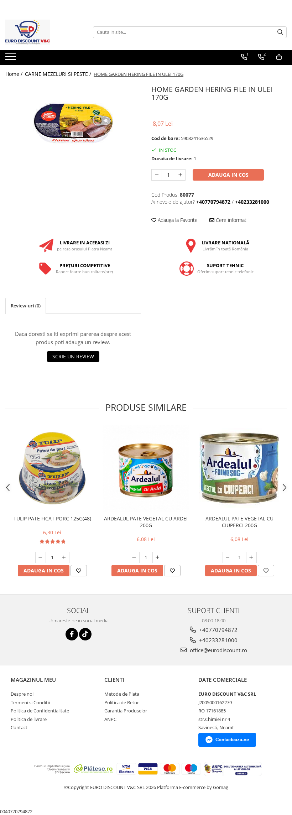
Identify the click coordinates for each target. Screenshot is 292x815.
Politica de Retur (121, 702)
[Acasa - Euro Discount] (41, 32)
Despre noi (22, 694)
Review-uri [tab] (26, 305)
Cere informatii (231, 220)
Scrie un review (73, 356)
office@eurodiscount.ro (217, 650)
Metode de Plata (121, 694)
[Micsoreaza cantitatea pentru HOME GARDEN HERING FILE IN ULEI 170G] (156, 175)
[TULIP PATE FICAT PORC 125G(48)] (52, 468)
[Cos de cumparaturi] (279, 57)
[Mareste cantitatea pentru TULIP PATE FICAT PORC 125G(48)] (64, 557)
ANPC (110, 719)
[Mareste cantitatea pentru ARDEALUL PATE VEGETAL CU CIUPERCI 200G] (251, 557)
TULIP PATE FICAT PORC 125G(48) (52, 518)
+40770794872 (218, 629)
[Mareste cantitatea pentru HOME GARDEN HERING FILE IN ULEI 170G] (180, 175)
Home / (14, 74)
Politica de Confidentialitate (40, 710)
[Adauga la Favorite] (79, 570)
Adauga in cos (228, 174)
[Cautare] (280, 32)
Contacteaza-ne (232, 739)
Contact (19, 727)
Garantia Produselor (125, 710)
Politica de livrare (29, 719)
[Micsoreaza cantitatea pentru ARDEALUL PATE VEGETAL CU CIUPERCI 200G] (228, 557)
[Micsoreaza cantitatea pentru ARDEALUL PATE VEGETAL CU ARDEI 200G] (134, 557)
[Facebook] (72, 634)
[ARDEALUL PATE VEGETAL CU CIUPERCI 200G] (239, 468)
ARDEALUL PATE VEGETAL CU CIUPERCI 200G (239, 522)
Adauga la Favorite (177, 220)
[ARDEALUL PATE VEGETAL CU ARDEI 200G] (146, 468)
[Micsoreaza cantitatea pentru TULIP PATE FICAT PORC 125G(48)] (40, 557)
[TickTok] (85, 634)
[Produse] (11, 58)
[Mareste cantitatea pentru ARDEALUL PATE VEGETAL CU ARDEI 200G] (157, 557)
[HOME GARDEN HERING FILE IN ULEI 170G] (73, 123)
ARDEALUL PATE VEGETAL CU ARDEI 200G (146, 522)
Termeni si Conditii (30, 702)
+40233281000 (218, 640)
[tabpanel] (73, 123)
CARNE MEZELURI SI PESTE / (59, 74)
